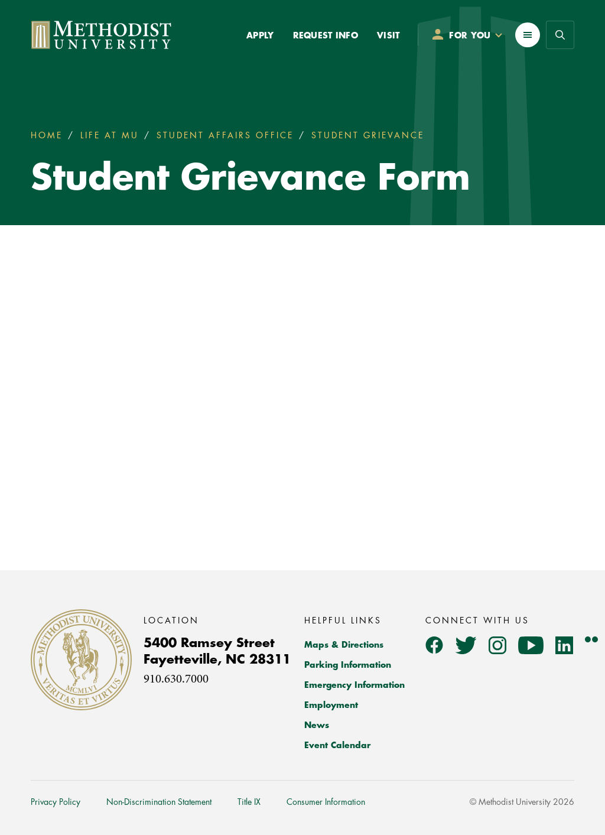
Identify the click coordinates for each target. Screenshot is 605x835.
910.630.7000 (176, 680)
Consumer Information (326, 802)
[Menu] (527, 34)
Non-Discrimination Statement (159, 802)
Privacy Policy (55, 802)
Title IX (249, 802)
